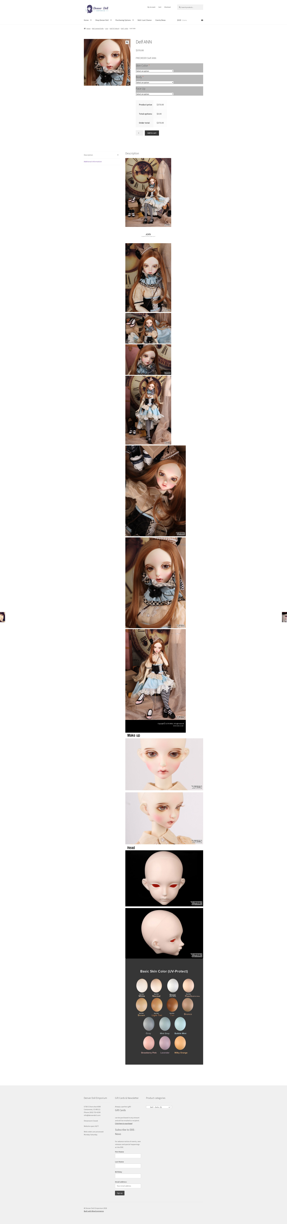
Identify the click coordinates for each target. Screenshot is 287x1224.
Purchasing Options (123, 20)
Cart (159, 7)
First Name (119, 1152)
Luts (106, 28)
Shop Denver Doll (102, 20)
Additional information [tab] (93, 161)
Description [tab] (88, 155)
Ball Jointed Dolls (98, 28)
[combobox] (159, 1107)
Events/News (160, 20)
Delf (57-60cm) (114, 28)
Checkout (167, 7)
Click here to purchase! (123, 1123)
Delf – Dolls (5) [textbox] (158, 1107)
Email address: (121, 1182)
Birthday (118, 1172)
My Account (151, 7)
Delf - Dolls (124, 28)
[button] (127, 42)
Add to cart (151, 133)
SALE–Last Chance (145, 20)
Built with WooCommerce (94, 1211)
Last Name (119, 1162)
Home (86, 20)
